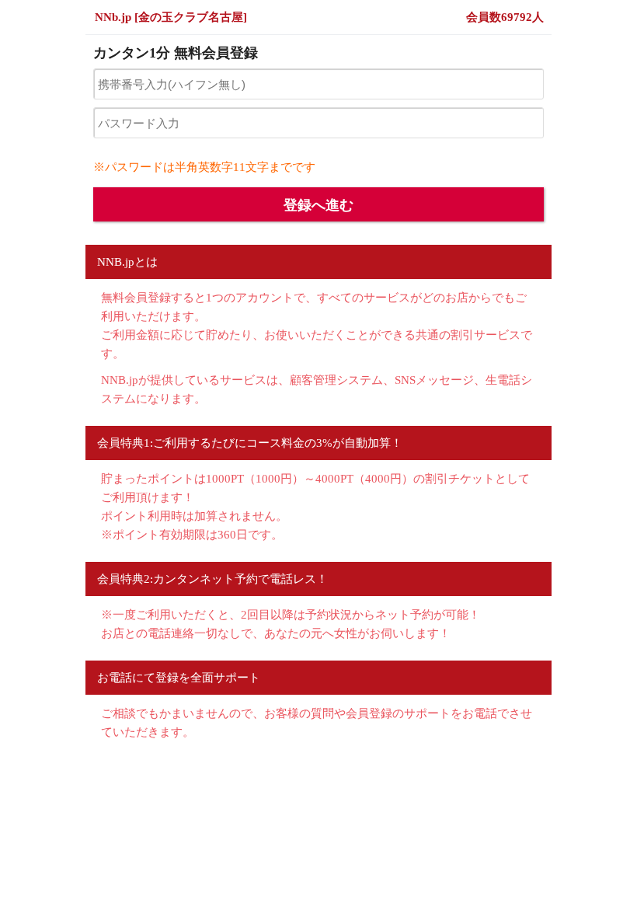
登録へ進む (318, 205)
